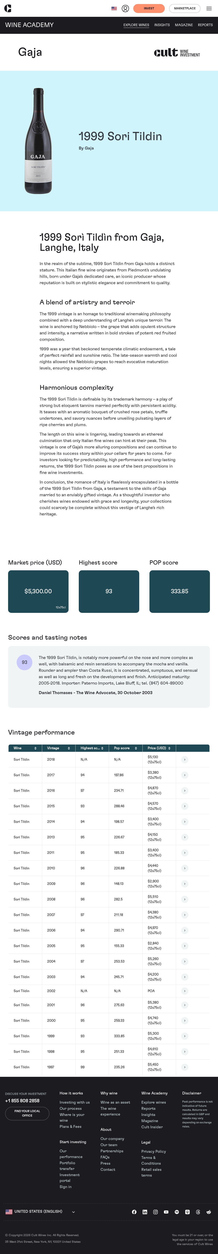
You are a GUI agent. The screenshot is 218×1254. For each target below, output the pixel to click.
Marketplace (185, 8)
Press (105, 1164)
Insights (162, 25)
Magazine (184, 25)
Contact (107, 1170)
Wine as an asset (115, 1102)
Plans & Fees (71, 1127)
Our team (108, 1145)
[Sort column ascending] (35, 748)
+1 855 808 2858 (22, 1100)
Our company (112, 1139)
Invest (149, 8)
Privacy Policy (153, 1152)
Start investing (73, 1142)
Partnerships (111, 1151)
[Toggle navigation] (209, 8)
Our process (71, 1109)
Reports (205, 25)
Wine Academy (154, 1093)
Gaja (30, 52)
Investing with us (75, 1102)
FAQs (105, 1157)
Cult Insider (152, 1127)
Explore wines (153, 1102)
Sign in (66, 1187)
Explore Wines (136, 25)
